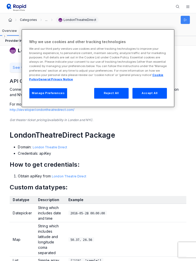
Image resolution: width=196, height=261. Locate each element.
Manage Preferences (48, 93)
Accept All (150, 93)
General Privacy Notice (55, 79)
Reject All (111, 93)
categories (28, 20)
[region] (98, 68)
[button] (188, 7)
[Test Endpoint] (185, 20)
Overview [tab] (9, 31)
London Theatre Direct (50, 147)
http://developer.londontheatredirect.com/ (42, 110)
